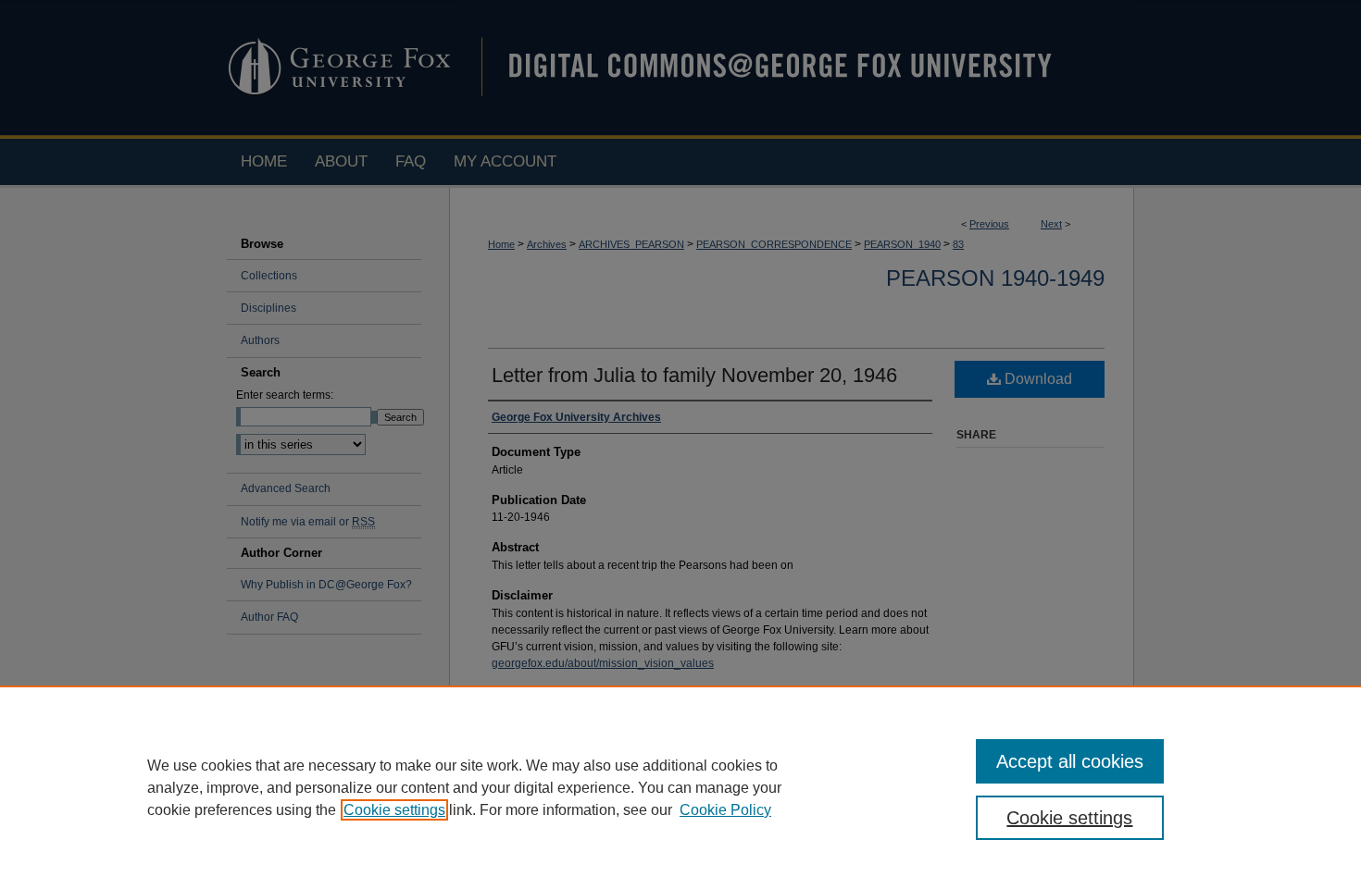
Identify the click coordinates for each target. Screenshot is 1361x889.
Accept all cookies (1069, 761)
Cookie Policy (725, 810)
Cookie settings (394, 810)
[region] (680, 787)
